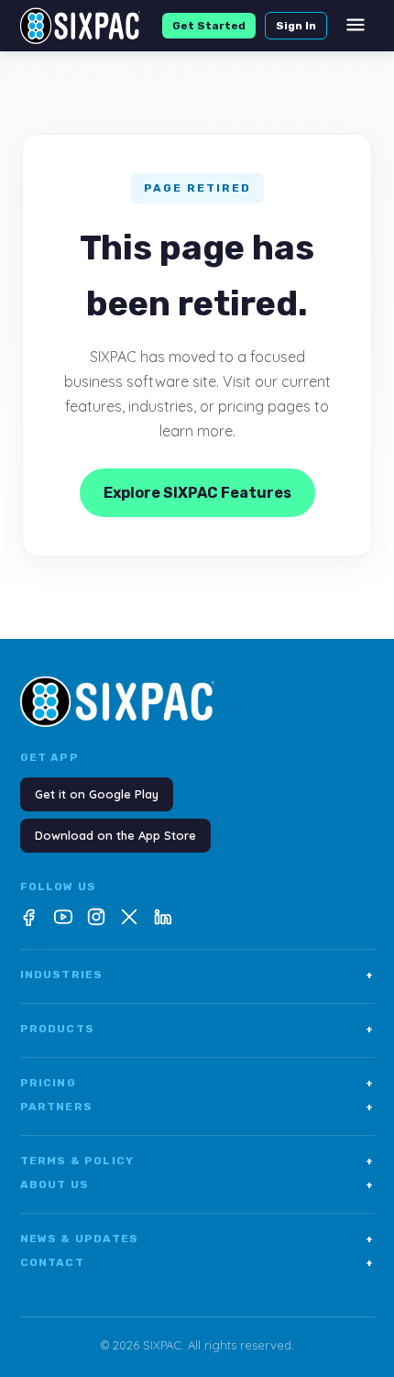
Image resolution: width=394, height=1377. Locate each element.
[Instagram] (96, 917)
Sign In (296, 25)
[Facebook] (30, 917)
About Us (197, 1184)
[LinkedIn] (162, 917)
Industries (197, 974)
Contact (197, 1262)
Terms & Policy (197, 1160)
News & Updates (197, 1238)
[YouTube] (63, 917)
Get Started (209, 25)
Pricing (197, 1082)
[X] (129, 917)
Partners (197, 1106)
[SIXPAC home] (80, 25)
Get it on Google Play (97, 794)
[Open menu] (355, 26)
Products (197, 1028)
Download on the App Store (115, 835)
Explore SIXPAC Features (197, 492)
